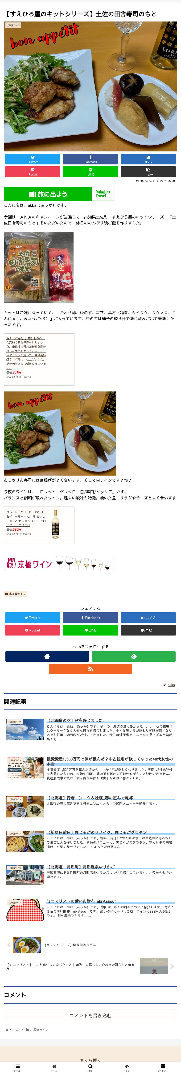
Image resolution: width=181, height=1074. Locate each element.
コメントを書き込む (90, 1015)
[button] (167, 660)
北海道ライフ (17, 594)
